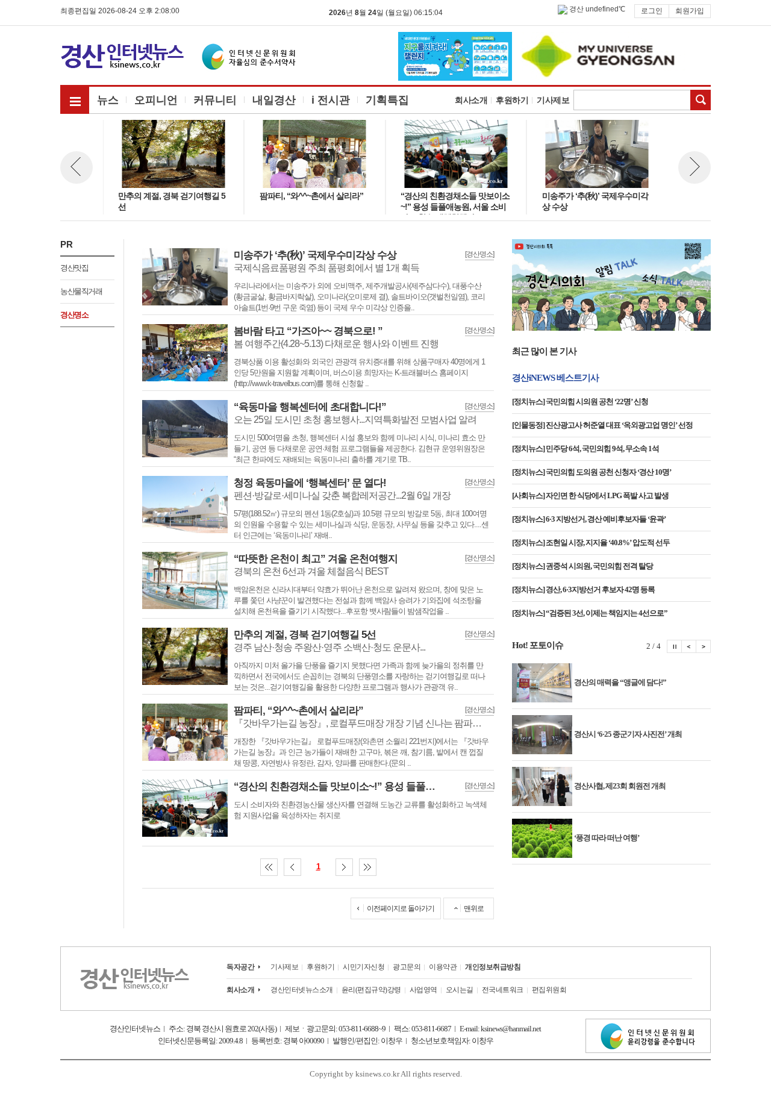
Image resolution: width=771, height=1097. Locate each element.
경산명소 (74, 314)
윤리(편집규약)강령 (371, 990)
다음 (344, 867)
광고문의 (406, 967)
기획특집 (387, 100)
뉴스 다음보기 (694, 167)
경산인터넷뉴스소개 (301, 990)
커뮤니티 (215, 100)
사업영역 (423, 990)
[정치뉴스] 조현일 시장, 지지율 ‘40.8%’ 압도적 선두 (591, 542)
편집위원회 (549, 990)
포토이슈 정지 (674, 646)
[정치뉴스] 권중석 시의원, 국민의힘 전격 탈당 (582, 565)
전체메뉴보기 (74, 99)
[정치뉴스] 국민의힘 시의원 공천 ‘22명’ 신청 (580, 401)
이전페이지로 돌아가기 (400, 908)
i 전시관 (330, 100)
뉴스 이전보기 (76, 167)
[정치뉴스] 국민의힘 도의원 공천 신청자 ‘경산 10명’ (591, 472)
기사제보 (553, 100)
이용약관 (443, 967)
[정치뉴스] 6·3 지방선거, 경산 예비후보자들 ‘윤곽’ (589, 518)
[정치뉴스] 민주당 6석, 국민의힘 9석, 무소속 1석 (585, 448)
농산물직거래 (81, 291)
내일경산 (274, 100)
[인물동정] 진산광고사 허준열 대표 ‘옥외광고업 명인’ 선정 (602, 425)
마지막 (367, 867)
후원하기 (512, 100)
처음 (269, 867)
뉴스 (108, 100)
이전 (292, 867)
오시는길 (459, 990)
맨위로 (474, 908)
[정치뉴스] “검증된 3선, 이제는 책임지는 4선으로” (589, 612)
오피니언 (156, 100)
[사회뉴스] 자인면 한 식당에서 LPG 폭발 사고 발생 (590, 495)
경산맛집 (74, 267)
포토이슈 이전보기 (689, 646)
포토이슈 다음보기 (703, 646)
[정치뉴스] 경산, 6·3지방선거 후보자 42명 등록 (583, 589)
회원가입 (689, 11)
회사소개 (471, 100)
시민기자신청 (363, 967)
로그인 (652, 11)
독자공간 (240, 967)
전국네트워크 (502, 990)
